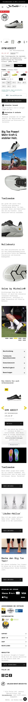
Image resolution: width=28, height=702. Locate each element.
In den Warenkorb (14, 100)
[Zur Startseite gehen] (14, 6)
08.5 (3, 86)
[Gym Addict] (14, 24)
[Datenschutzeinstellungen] (25, 699)
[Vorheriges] (3, 407)
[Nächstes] (25, 407)
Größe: (7, 79)
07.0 (14, 82)
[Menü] (2, 7)
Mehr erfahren (8, 486)
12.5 (14, 86)
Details (9, 423)
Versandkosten (7, 695)
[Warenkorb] (25, 6)
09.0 (9, 86)
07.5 (19, 82)
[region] (14, 24)
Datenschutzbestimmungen (14, 438)
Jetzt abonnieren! (10, 664)
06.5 (9, 82)
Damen (8, 65)
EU (24, 79)
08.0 (24, 82)
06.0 (3, 82)
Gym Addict (11, 410)
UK (21, 79)
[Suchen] (23, 6)
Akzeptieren (14, 444)
